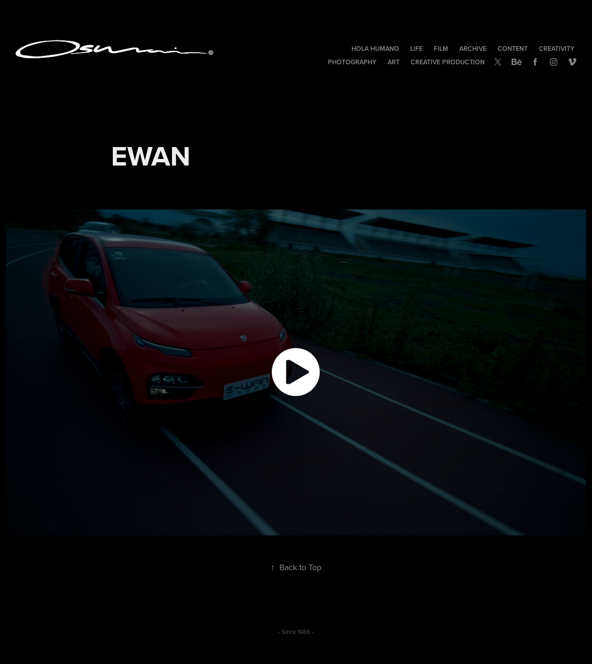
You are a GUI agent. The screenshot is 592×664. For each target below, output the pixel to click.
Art (394, 62)
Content (513, 48)
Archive (473, 48)
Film (441, 48)
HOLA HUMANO (375, 48)
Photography (352, 62)
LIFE (416, 48)
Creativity (556, 48)
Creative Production (448, 62)
